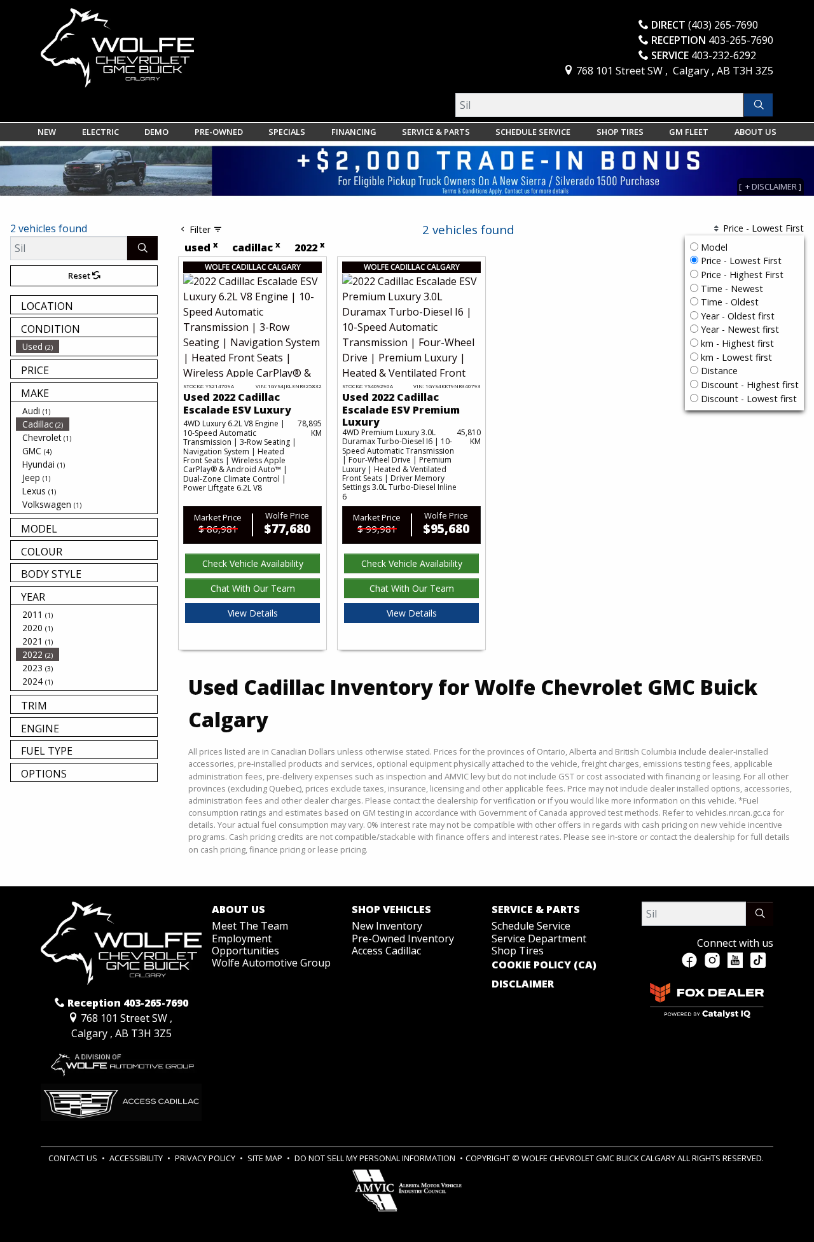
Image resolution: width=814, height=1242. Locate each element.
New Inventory (387, 926)
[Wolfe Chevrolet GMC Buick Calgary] (117, 47)
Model (714, 247)
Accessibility (137, 1158)
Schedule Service (531, 926)
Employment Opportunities (245, 945)
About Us (238, 910)
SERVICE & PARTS (536, 910)
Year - (736, 316)
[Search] (758, 105)
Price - (740, 261)
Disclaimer (523, 984)
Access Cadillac (386, 951)
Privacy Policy (206, 1158)
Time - (730, 289)
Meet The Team (250, 926)
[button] (47, 132)
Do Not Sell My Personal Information (375, 1158)
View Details (253, 613)
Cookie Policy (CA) (544, 965)
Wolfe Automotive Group (271, 963)
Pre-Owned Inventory (403, 938)
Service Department (539, 938)
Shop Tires (518, 951)
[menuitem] (86, 346)
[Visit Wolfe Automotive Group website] (121, 1061)
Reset (80, 275)
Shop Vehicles (391, 910)
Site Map (265, 1158)
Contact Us (73, 1158)
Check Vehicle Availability (252, 563)
